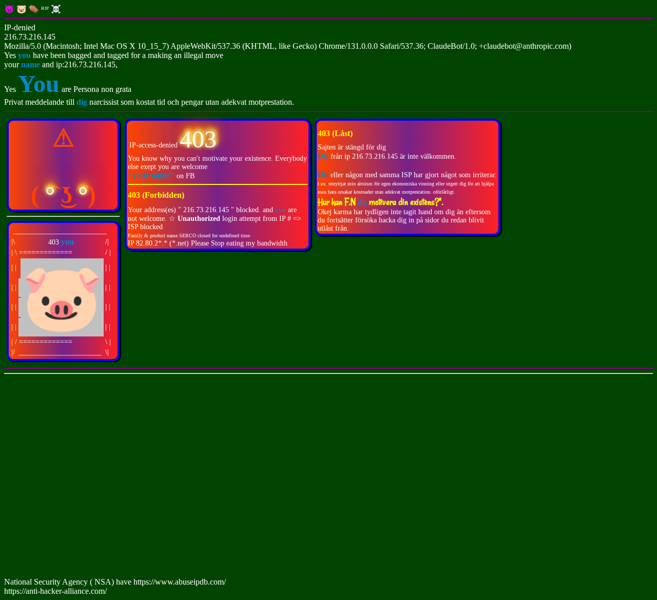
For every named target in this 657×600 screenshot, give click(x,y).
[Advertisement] (312, 478)
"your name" (152, 175)
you (24, 55)
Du (323, 174)
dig (82, 102)
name (30, 64)
